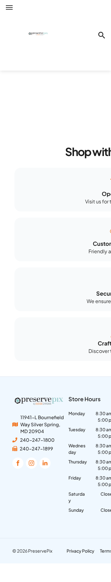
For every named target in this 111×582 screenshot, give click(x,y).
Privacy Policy (80, 551)
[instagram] (31, 464)
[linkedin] (45, 464)
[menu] (9, 7)
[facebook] (17, 464)
